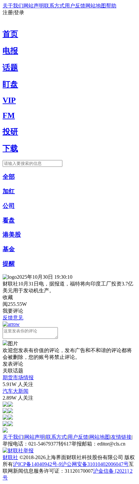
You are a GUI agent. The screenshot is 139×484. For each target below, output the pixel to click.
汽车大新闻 (15, 391)
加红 (9, 191)
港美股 (12, 234)
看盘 (9, 220)
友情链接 (121, 437)
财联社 (10, 457)
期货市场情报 (18, 377)
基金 (9, 249)
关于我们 (13, 5)
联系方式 (54, 5)
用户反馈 (75, 5)
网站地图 (95, 5)
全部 (9, 176)
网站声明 (33, 5)
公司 (9, 205)
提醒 (9, 263)
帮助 (111, 5)
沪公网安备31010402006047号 (95, 464)
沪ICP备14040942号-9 (37, 464)
